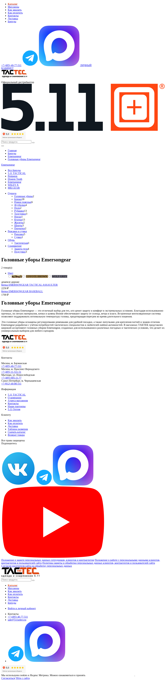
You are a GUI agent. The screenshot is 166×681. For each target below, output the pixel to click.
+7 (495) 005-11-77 (11, 377)
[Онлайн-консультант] (30, 65)
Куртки (18, 219)
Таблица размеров (18, 429)
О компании (14, 397)
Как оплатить (15, 12)
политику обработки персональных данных (110, 675)
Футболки (19, 205)
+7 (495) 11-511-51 (11, 372)
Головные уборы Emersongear (24, 159)
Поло (17, 208)
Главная (12, 150)
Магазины (13, 7)
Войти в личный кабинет (22, 608)
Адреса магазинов (18, 400)
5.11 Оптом (14, 409)
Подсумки (20, 251)
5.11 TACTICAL (17, 173)
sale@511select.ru (17, 619)
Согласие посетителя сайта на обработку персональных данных (36, 565)
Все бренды (14, 170)
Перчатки (19, 228)
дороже (15, 282)
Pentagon (12, 176)
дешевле (6, 282)
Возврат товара (16, 435)
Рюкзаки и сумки (17, 231)
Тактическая (21, 243)
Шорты (18, 225)
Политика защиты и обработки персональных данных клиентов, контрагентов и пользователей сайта (98, 563)
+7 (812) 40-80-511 (11, 383)
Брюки (18, 199)
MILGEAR (14, 187)
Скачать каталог (17, 432)
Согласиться (8, 678)
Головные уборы (23, 196)
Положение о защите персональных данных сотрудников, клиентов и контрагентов (47, 560)
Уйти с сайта (23, 678)
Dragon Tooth (15, 179)
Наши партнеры (17, 406)
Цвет (10, 273)
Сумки (18, 237)
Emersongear (14, 156)
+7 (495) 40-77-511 (11, 366)
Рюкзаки (19, 234)
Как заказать (15, 9)
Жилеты (18, 222)
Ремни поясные (22, 202)
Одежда (12, 193)
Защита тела (21, 248)
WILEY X (13, 185)
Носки (17, 216)
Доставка (13, 18)
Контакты (13, 15)
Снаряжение (15, 246)
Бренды (12, 21)
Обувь (11, 240)
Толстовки (20, 213)
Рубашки (19, 210)
